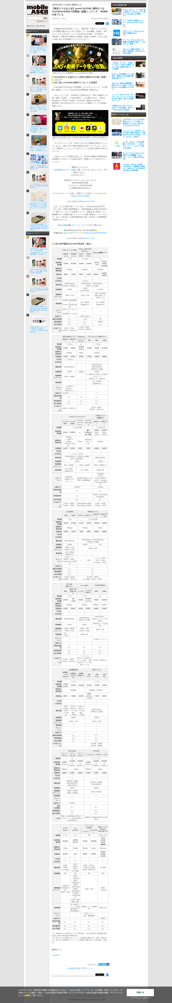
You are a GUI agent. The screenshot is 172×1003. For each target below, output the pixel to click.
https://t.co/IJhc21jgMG (80, 196)
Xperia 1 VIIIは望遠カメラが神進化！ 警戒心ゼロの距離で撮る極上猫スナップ (123, 76)
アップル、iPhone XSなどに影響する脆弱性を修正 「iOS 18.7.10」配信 (134, 42)
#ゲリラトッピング (80, 225)
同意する (140, 992)
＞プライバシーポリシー (140, 998)
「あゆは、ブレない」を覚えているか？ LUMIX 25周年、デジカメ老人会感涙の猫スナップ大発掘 (123, 66)
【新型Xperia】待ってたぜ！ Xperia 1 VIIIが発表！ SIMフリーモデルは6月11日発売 (123, 108)
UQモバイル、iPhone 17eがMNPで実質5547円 (133, 32)
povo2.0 (56, 955)
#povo (66, 233)
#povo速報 (63, 225)
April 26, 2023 (89, 201)
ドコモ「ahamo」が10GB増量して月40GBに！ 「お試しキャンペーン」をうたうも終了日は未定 (133, 145)
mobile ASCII (37, 10)
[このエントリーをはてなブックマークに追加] (107, 23)
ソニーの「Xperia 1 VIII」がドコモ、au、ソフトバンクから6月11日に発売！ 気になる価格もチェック (123, 98)
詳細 (27, 995)
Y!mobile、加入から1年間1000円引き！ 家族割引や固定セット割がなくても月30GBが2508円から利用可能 (134, 167)
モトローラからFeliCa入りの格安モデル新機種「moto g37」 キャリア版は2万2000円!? (133, 156)
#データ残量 (70, 170)
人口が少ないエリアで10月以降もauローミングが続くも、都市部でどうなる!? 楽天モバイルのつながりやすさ (134, 122)
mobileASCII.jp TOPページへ (80, 968)
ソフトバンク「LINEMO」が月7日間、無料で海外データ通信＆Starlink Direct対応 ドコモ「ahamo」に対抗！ (134, 134)
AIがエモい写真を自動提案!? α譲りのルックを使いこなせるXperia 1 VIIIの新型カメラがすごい (123, 86)
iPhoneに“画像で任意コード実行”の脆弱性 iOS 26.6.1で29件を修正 (134, 51)
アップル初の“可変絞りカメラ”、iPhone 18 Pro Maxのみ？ (133, 22)
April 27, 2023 (89, 238)
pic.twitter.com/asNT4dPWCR (94, 233)
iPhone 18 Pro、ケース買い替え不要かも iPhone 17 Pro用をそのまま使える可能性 (134, 12)
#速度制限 (58, 170)
